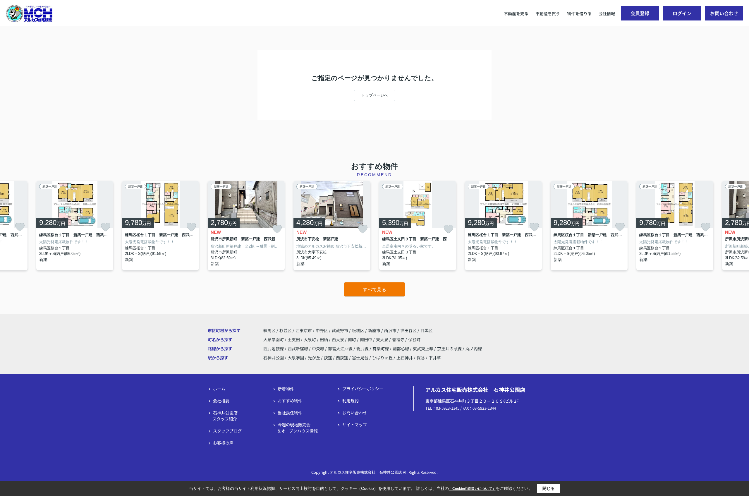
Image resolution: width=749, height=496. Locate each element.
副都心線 (401, 348)
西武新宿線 (298, 348)
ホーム (219, 389)
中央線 (318, 348)
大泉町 (310, 339)
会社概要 (221, 401)
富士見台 (360, 358)
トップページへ (374, 95)
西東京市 (304, 330)
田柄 (324, 339)
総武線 (363, 348)
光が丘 (314, 358)
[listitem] (246, 226)
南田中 (366, 339)
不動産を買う (547, 13)
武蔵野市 (340, 330)
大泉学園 (296, 358)
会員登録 (640, 13)
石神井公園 (273, 358)
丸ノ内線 (473, 348)
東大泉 (382, 339)
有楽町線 (381, 348)
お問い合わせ (724, 13)
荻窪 (328, 358)
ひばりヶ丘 (382, 358)
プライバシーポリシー (362, 389)
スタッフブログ (227, 431)
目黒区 (426, 330)
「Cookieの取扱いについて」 (472, 489)
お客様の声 (223, 443)
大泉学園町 (274, 339)
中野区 (322, 330)
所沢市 (390, 330)
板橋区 (358, 330)
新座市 (374, 330)
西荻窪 (342, 358)
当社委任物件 (290, 413)
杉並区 (285, 330)
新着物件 (286, 389)
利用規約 (350, 401)
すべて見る (374, 289)
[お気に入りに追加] (20, 227)
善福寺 (398, 339)
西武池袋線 (274, 348)
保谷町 (414, 339)
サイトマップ (354, 425)
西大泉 (338, 339)
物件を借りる (579, 13)
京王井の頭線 (450, 348)
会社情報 (607, 13)
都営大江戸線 (340, 348)
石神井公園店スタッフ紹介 (225, 416)
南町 (352, 339)
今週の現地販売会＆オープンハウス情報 (297, 428)
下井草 (435, 358)
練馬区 (269, 330)
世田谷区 (408, 330)
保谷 (421, 358)
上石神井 (404, 358)
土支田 (294, 339)
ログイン (682, 13)
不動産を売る (516, 13)
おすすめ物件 (290, 401)
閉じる (548, 488)
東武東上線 (423, 348)
